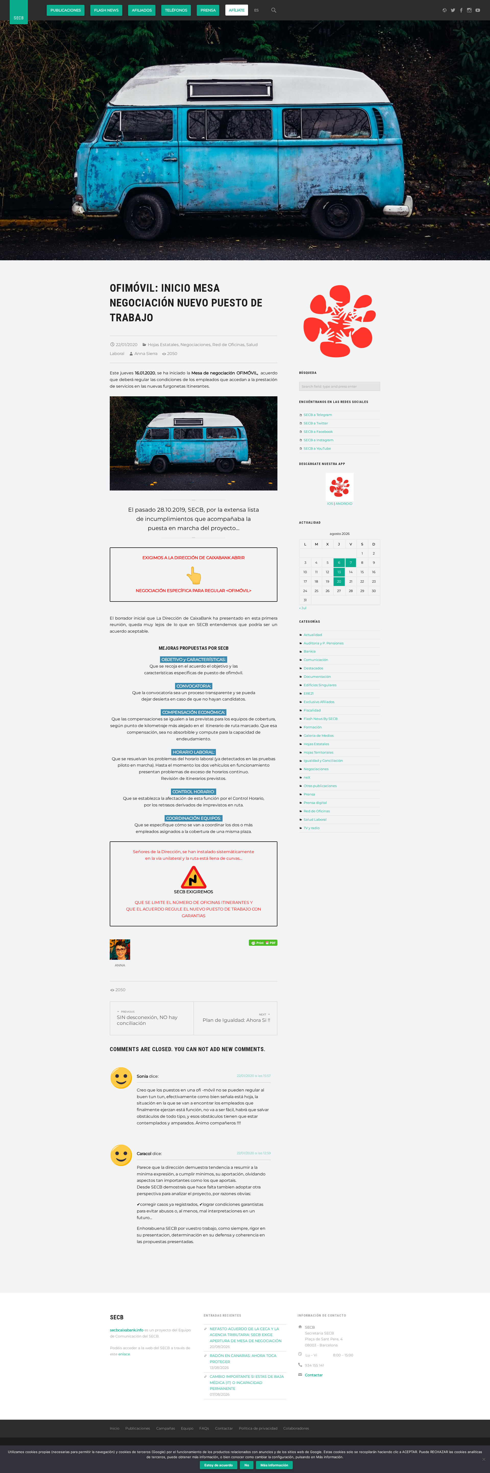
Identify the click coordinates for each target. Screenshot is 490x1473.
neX (307, 777)
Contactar (224, 1428)
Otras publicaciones (320, 786)
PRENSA (208, 10)
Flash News (106, 10)
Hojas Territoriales (318, 752)
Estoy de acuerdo (218, 1465)
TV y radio (312, 828)
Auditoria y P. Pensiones (324, 643)
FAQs (204, 1428)
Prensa (309, 794)
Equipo (187, 1428)
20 (339, 581)
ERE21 (309, 693)
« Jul (303, 608)
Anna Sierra (145, 353)
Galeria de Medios (319, 735)
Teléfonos (176, 10)
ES (256, 10)
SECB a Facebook (318, 431)
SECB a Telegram (318, 415)
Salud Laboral (315, 819)
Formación (313, 727)
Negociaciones (195, 344)
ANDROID (344, 503)
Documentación (317, 676)
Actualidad (313, 635)
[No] (483, 1459)
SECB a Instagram (319, 440)
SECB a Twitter (316, 423)
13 (339, 572)
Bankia (310, 651)
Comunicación (316, 660)
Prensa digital (315, 803)
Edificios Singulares (320, 685)
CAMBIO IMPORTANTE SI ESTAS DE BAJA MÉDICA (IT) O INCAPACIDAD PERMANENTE (247, 1382)
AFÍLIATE (236, 10)
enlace (124, 1354)
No (246, 1465)
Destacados (313, 668)
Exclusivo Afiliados (319, 702)
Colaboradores (296, 1428)
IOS (330, 503)
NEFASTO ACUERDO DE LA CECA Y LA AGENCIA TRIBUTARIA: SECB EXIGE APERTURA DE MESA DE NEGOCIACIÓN (245, 1335)
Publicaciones (66, 10)
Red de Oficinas (228, 344)
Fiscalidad (312, 710)
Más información (274, 1465)
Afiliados (142, 10)
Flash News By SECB (321, 719)
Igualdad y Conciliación (323, 760)
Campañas (165, 1428)
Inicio (114, 1428)
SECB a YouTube (317, 448)
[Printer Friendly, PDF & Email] (263, 942)
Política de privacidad (258, 1428)
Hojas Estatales (163, 344)
